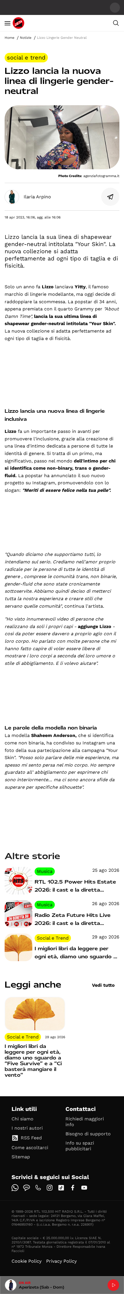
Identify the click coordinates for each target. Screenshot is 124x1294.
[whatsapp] (15, 1187)
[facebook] (72, 1187)
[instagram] (49, 1187)
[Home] (18, 23)
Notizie (25, 38)
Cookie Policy (27, 1261)
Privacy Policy (61, 1261)
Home (9, 38)
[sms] (26, 1187)
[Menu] (7, 23)
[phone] (38, 1187)
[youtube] (84, 1187)
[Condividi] (110, 197)
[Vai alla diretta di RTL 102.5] (113, 1285)
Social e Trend (26, 57)
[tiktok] (61, 1187)
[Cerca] (115, 23)
